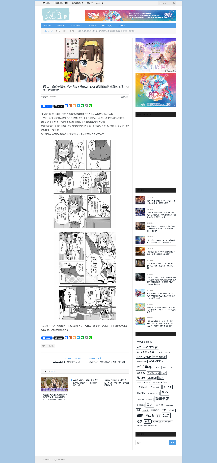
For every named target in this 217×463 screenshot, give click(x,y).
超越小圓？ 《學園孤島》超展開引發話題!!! (107, 362)
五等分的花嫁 (142, 387)
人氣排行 (155, 387)
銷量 (147, 421)
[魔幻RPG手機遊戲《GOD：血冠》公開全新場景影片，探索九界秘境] (140, 200)
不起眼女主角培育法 (160, 382)
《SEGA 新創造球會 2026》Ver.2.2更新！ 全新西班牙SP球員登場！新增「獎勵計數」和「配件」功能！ (161, 214)
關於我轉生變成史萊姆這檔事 (162, 422)
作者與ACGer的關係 (61, 3)
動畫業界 (140, 405)
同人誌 (159, 405)
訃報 (158, 416)
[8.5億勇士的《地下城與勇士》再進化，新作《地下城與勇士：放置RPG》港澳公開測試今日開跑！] (140, 293)
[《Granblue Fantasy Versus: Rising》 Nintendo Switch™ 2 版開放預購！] (140, 240)
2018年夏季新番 (144, 342)
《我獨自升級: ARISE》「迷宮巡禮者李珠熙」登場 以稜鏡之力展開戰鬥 (161, 253)
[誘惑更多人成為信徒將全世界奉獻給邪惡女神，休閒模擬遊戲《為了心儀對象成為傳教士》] (54, 384)
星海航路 (121, 25)
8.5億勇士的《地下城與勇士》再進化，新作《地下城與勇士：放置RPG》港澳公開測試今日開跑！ (161, 295)
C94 (164, 367)
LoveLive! (152, 377)
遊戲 (139, 421)
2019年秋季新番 (159, 357)
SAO (161, 378)
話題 (166, 415)
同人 (127, 97)
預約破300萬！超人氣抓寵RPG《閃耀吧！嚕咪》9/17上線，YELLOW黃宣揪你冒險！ (161, 309)
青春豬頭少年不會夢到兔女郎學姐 (147, 425)
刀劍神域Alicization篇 (144, 399)
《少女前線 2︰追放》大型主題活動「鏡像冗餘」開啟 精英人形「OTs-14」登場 (161, 265)
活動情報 (60, 25)
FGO (163, 372)
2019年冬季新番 (145, 352)
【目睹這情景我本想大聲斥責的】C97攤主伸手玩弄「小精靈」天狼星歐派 (116, 382)
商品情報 (92, 25)
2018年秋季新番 (147, 347)
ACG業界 (144, 366)
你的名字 (168, 387)
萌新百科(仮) (107, 25)
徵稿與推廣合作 (77, 3)
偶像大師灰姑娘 (153, 393)
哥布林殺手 (169, 405)
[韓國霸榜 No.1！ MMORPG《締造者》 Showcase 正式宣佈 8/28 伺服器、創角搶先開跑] (140, 226)
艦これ (51, 346)
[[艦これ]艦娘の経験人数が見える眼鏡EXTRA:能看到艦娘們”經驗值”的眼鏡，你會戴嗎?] (85, 60)
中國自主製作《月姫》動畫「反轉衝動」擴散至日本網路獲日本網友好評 (85, 382)
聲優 (140, 415)
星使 (44, 97)
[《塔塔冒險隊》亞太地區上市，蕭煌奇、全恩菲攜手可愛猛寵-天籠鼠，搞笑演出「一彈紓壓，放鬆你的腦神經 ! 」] (140, 321)
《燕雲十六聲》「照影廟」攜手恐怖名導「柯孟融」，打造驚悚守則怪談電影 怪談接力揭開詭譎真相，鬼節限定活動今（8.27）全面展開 (161, 281)
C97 (170, 367)
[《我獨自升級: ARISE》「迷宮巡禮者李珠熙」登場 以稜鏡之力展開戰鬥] (140, 251)
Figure (141, 377)
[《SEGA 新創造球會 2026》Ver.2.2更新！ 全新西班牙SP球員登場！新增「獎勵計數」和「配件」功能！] (140, 212)
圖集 (138, 410)
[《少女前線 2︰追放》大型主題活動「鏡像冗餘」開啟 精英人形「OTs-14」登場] (140, 263)
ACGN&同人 (75, 25)
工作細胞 (145, 410)
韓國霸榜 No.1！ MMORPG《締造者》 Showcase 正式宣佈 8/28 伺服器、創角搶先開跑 (161, 228)
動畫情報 (162, 398)
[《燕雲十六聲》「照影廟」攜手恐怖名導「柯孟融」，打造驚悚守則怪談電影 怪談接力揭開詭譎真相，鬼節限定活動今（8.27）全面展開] (140, 277)
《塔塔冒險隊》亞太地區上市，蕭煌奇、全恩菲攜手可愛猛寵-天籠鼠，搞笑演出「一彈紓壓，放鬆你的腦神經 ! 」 (161, 323)
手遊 (164, 410)
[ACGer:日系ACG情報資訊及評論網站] (55, 14)
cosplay (141, 372)
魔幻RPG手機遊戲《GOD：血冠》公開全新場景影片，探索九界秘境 (161, 202)
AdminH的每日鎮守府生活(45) (66, 362)
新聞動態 (47, 25)
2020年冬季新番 (142, 361)
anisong (157, 367)
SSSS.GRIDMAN (143, 382)
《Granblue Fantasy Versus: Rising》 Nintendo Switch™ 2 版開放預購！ (161, 241)
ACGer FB (99, 3)
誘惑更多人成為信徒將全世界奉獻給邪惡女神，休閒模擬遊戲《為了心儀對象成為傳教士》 (55, 397)
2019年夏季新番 (163, 352)
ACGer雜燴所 (156, 361)
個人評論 (141, 393)
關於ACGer (46, 3)
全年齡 (123, 97)
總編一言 (90, 3)
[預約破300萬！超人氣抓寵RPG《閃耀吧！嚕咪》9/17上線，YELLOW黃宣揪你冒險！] (140, 307)
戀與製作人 (155, 410)
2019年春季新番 (144, 356)
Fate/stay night (153, 373)
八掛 (164, 392)
